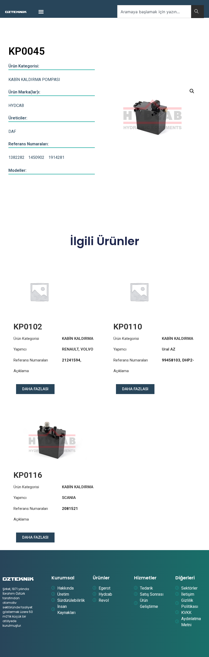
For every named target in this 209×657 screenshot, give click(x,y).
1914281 (56, 157)
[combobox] (154, 11)
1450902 (36, 157)
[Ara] (197, 11)
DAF (12, 131)
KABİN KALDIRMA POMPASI (34, 79)
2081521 (70, 508)
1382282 (16, 157)
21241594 (71, 360)
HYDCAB (16, 105)
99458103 (171, 360)
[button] (41, 11)
